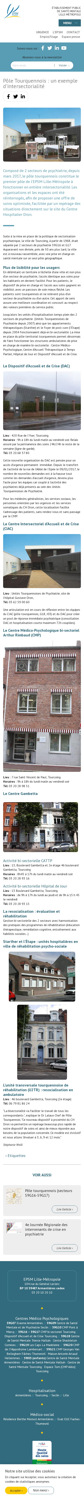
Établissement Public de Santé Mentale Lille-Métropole (66, 11)
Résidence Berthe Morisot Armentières (28, 1419)
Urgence (42, 32)
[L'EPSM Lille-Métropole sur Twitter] (50, 49)
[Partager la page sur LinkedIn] (23, 97)
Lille (66, 1395)
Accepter (15, 1490)
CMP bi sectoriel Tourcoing (58, 1332)
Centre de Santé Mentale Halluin (43, 1362)
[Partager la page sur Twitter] (16, 97)
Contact (73, 32)
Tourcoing (41, 1395)
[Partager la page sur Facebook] (8, 97)
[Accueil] (12, 11)
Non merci (40, 1490)
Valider (63, 65)
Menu (67, 23)
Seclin (55, 1395)
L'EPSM (58, 32)
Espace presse (71, 37)
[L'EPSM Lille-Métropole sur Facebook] (43, 49)
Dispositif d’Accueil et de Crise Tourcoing (30, 1336)
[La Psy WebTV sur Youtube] (64, 49)
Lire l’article (64, 1209)
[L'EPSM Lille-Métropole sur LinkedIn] (57, 49)
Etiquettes (16, 1156)
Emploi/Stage (49, 37)
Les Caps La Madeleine (44, 1345)
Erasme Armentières (30, 1323)
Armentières (23, 1395)
